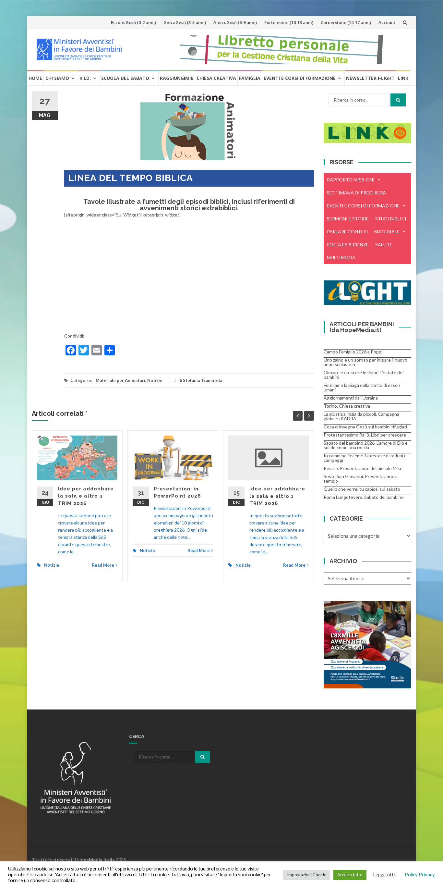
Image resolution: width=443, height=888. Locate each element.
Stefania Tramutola (202, 380)
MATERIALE (387, 231)
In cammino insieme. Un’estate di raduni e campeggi (365, 458)
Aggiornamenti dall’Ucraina (351, 398)
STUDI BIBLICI (390, 218)
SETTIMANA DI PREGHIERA (356, 192)
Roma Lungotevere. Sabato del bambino (364, 497)
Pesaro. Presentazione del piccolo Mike (363, 468)
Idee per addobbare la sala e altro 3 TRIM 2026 (86, 496)
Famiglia (249, 78)
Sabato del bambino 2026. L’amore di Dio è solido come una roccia (366, 445)
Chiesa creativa (216, 78)
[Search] (398, 99)
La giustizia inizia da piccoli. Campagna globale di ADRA (361, 416)
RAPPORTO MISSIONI (351, 179)
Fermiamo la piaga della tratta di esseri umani (362, 387)
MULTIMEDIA (341, 257)
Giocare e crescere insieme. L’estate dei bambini (363, 375)
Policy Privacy (420, 874)
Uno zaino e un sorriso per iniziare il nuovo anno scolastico (365, 362)
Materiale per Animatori (120, 380)
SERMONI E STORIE (348, 218)
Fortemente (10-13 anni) (288, 22)
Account (386, 22)
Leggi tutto (385, 874)
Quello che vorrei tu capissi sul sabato (362, 489)
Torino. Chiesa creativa (347, 406)
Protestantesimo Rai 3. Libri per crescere (365, 435)
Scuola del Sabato (125, 78)
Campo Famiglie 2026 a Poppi (353, 351)
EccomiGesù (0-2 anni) (133, 22)
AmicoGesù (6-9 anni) (235, 22)
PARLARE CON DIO (347, 231)
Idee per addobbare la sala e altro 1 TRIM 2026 (277, 496)
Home (35, 78)
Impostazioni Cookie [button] (306, 874)
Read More (103, 565)
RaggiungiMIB (177, 78)
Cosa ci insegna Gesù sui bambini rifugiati (365, 426)
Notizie (154, 380)
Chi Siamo (57, 78)
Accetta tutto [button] (350, 874)
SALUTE (383, 244)
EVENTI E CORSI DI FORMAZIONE (363, 205)
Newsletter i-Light (370, 78)
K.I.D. (85, 78)
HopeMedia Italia (96, 859)
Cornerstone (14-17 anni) (346, 22)
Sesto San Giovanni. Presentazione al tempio (361, 479)
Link (403, 78)
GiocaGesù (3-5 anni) (184, 22)
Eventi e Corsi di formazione (300, 78)
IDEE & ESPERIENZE (348, 244)
